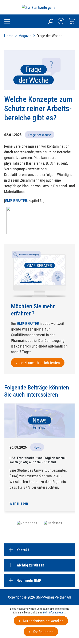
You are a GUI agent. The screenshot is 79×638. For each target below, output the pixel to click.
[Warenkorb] (71, 21)
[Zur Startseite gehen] (39, 7)
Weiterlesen (18, 503)
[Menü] (7, 21)
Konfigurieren (43, 632)
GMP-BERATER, (16, 200)
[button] (27, 522)
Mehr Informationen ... (54, 612)
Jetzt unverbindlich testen (39, 363)
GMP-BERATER (28, 323)
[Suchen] (50, 21)
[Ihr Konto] (61, 21)
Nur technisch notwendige (42, 621)
